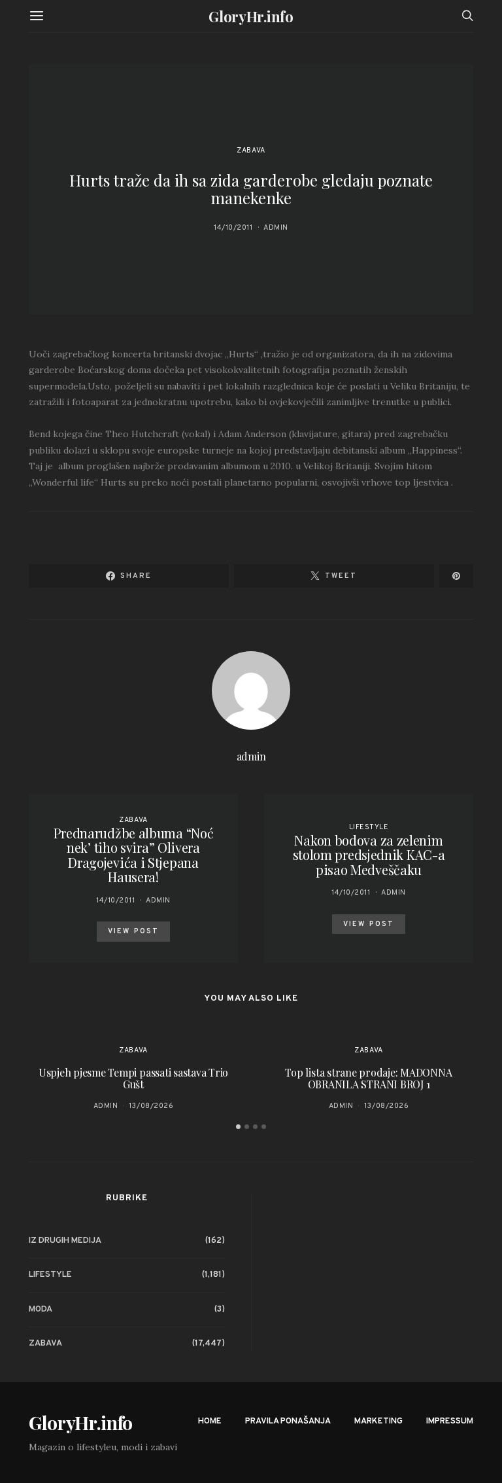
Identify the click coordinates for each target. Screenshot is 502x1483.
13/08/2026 (151, 1106)
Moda (40, 1309)
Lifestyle (369, 827)
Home (210, 1421)
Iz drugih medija (65, 1241)
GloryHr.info (251, 16)
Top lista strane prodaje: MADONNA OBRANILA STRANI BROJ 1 (368, 1078)
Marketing (378, 1421)
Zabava (251, 150)
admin (275, 227)
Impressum (449, 1421)
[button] (238, 1126)
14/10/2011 (233, 227)
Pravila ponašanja (288, 1421)
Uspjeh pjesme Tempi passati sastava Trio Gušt (133, 1078)
